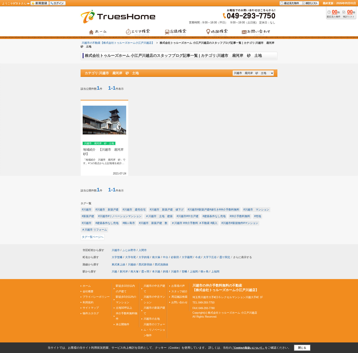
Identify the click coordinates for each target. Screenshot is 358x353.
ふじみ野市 (129, 250)
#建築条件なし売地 (214, 216)
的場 (165, 271)
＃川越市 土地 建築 (159, 216)
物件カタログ (91, 313)
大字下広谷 (210, 257)
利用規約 (88, 302)
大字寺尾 (130, 257)
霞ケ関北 (224, 257)
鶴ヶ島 (205, 271)
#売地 (257, 216)
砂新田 (175, 257)
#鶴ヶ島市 (129, 223)
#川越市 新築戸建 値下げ (167, 209)
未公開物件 (122, 324)
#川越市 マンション (256, 209)
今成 (198, 257)
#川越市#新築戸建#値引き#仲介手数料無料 (213, 209)
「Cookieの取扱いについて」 (248, 347)
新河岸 (124, 271)
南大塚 (156, 257)
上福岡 (194, 271)
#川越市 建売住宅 (134, 209)
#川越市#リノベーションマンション (120, 216)
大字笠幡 (117, 257)
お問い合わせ (179, 302)
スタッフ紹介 (179, 291)
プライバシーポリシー (96, 296)
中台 (165, 257)
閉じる (302, 347)
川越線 (132, 264)
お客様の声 (178, 285)
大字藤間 (187, 257)
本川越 (156, 271)
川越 (114, 271)
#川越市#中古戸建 (187, 216)
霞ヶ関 (145, 271)
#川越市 (86, 209)
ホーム (87, 285)
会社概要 (88, 291)
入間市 (143, 250)
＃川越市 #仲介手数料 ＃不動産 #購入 (194, 223)
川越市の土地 (152, 318)
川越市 (116, 250)
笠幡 (184, 271)
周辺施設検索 (179, 296)
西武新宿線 (145, 264)
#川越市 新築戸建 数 (153, 223)
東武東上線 (118, 264)
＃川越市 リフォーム (94, 229)
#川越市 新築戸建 (107, 209)
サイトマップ (91, 307)
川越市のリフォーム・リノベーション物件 (154, 330)
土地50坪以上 (124, 307)
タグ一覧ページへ (92, 236)
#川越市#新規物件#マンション (239, 223)
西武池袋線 (161, 264)
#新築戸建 (88, 216)
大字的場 (144, 257)
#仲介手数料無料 (240, 216)
